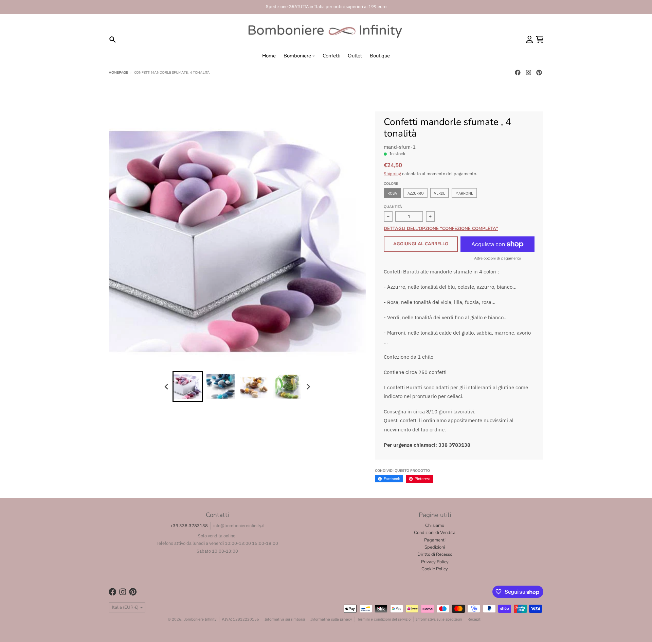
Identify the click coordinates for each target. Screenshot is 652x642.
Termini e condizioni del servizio (384, 619)
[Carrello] (540, 39)
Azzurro (416, 193)
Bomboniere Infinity (199, 619)
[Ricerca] (112, 39)
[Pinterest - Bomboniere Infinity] (539, 73)
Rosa (392, 193)
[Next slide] (308, 386)
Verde (439, 193)
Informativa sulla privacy (331, 619)
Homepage (118, 72)
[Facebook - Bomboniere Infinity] (517, 73)
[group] (188, 386)
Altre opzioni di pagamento (497, 258)
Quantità (393, 206)
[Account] (529, 39)
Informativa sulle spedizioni (439, 619)
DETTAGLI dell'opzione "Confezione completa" (441, 229)
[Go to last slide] (166, 386)
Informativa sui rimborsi (285, 619)
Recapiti (475, 619)
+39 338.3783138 (189, 526)
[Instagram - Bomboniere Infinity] (528, 73)
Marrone (464, 193)
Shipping (392, 174)
